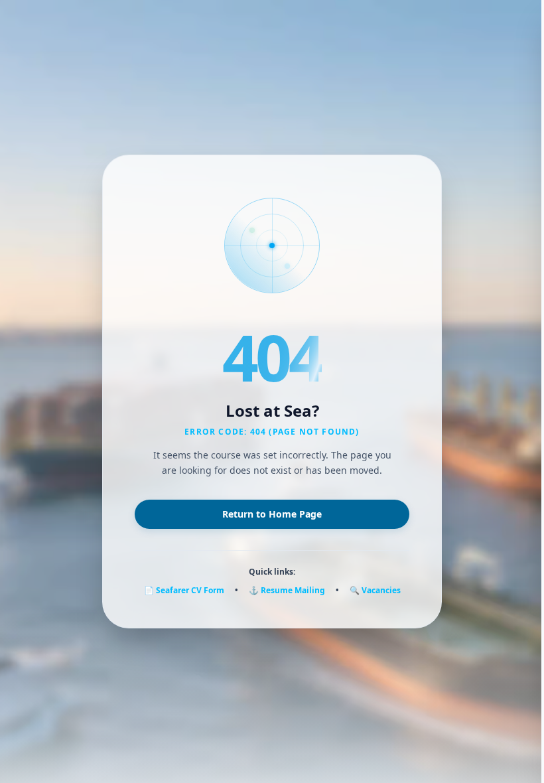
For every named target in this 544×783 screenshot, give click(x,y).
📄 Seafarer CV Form (184, 590)
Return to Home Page (272, 514)
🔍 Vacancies (375, 590)
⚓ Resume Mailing (287, 590)
